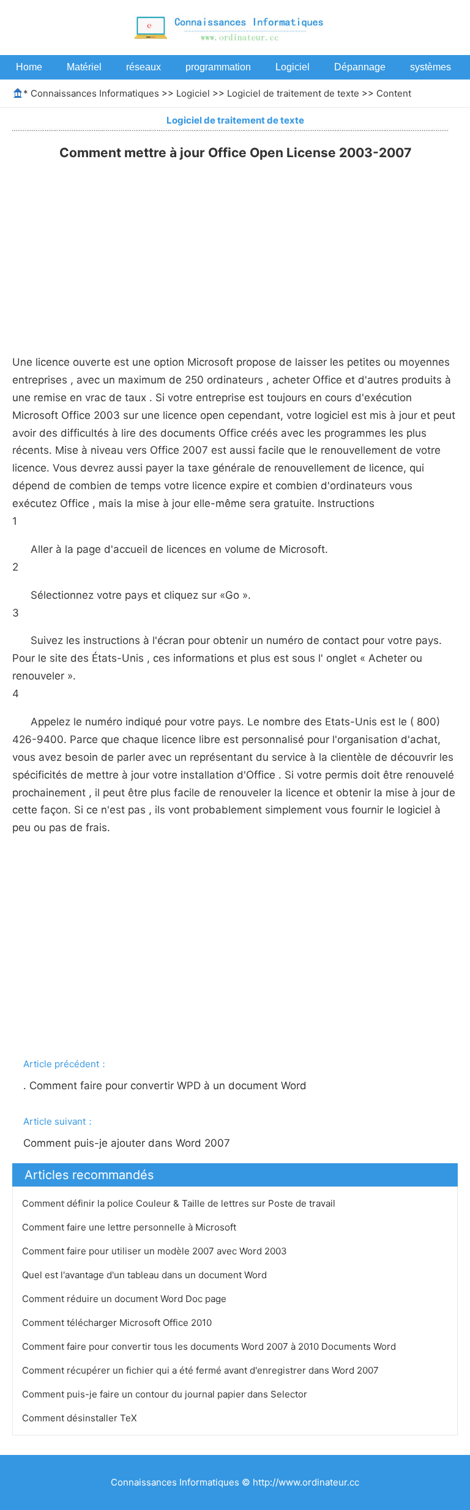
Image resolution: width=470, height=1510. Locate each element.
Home (29, 67)
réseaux (143, 67)
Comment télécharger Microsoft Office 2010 (118, 1322)
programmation (218, 67)
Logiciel (292, 67)
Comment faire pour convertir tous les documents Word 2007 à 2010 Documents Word (210, 1346)
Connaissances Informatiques (95, 93)
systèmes (430, 67)
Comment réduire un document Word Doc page (125, 1299)
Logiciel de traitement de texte (293, 93)
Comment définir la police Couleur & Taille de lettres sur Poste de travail (180, 1203)
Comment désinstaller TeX (81, 1418)
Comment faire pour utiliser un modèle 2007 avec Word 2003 (155, 1251)
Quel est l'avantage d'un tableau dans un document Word (145, 1275)
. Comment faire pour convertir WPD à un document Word (166, 1085)
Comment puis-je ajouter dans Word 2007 (128, 1143)
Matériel (84, 67)
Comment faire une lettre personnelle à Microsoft (130, 1227)
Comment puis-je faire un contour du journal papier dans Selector (166, 1394)
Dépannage (360, 67)
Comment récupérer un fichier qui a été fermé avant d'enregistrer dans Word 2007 (201, 1370)
